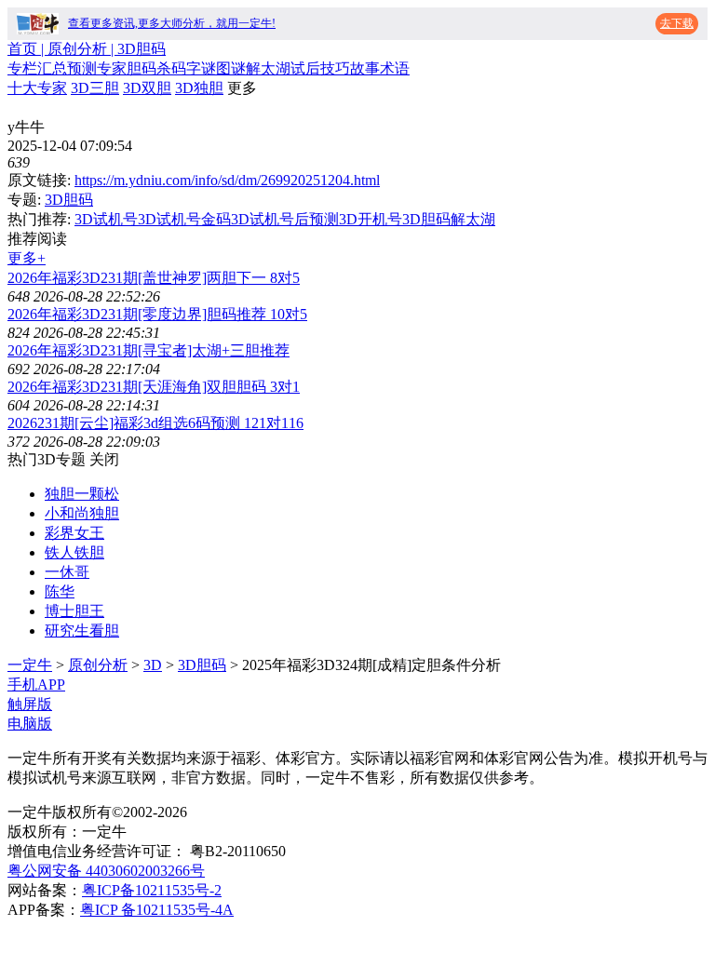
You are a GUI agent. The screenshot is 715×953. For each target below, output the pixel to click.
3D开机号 (370, 219)
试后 (305, 68)
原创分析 (98, 665)
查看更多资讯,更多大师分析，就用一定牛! (172, 23)
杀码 (171, 68)
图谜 (231, 68)
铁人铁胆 (74, 552)
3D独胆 (199, 88)
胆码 (141, 68)
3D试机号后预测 (285, 219)
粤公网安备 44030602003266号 (106, 871)
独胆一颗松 (82, 494)
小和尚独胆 (82, 513)
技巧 (335, 68)
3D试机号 (106, 219)
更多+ (26, 258)
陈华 (59, 591)
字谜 (201, 68)
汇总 (52, 68)
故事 (365, 68)
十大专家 (37, 88)
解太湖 (268, 68)
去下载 (677, 23)
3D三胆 (95, 88)
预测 (82, 68)
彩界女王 (74, 533)
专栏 (22, 68)
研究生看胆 (82, 630)
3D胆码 (69, 200)
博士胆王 (74, 611)
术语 (395, 68)
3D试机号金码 (184, 219)
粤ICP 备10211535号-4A (157, 910)
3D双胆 (147, 88)
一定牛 (29, 665)
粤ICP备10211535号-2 (152, 890)
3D (152, 665)
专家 (112, 68)
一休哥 (67, 572)
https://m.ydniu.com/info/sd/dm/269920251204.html (227, 180)
